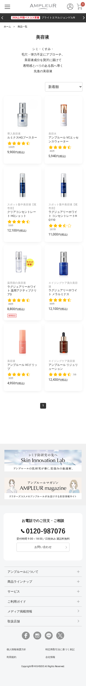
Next (84, 18)
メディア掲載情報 (19, 611)
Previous (2, 18)
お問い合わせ (43, 547)
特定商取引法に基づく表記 (60, 649)
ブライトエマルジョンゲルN (43, 17)
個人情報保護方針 (16, 649)
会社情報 (50, 657)
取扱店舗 (13, 621)
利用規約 (11, 657)
